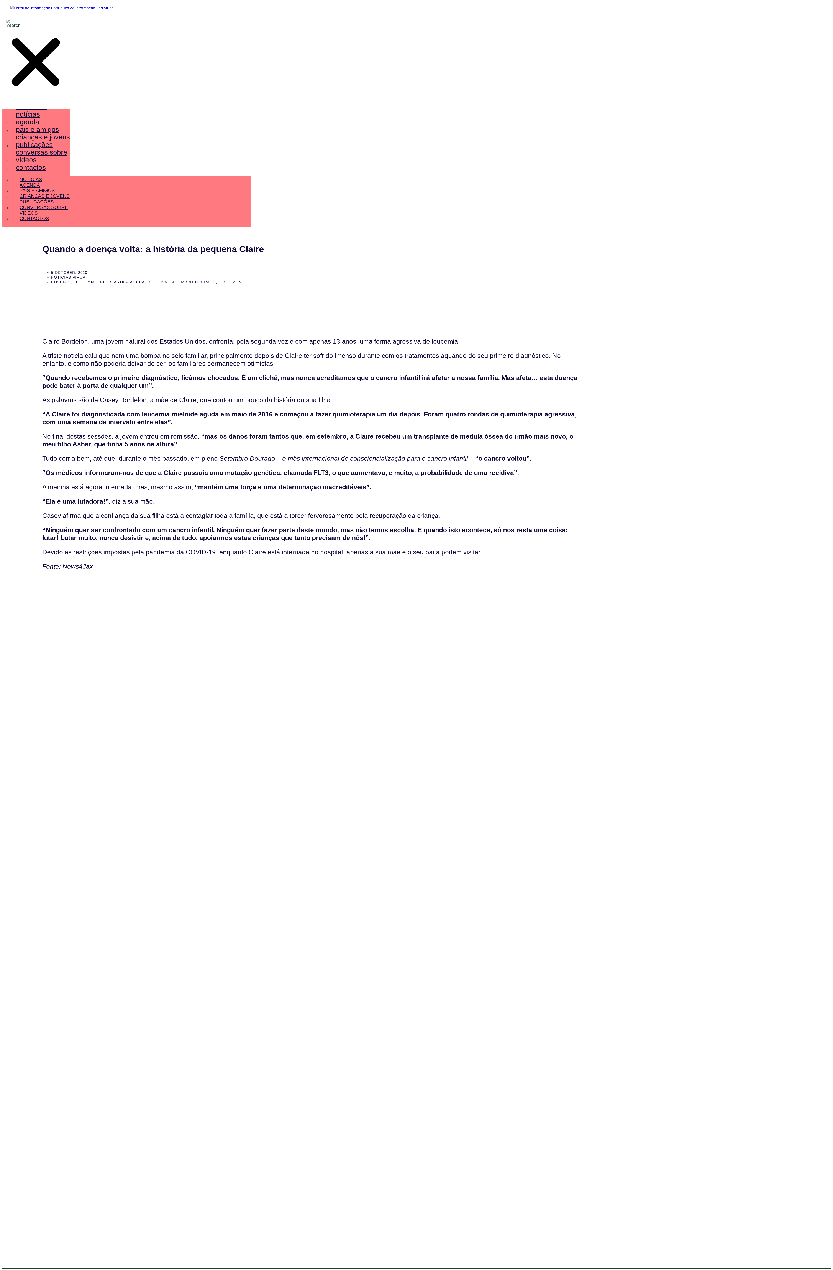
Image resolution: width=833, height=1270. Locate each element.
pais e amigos (37, 129)
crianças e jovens (43, 137)
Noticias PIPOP (68, 277)
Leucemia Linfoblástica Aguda (109, 282)
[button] (36, 63)
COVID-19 (61, 282)
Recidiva (157, 282)
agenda (27, 122)
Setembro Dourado (193, 282)
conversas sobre (41, 152)
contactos (31, 167)
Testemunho (233, 282)
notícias (28, 114)
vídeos (26, 160)
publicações (34, 145)
